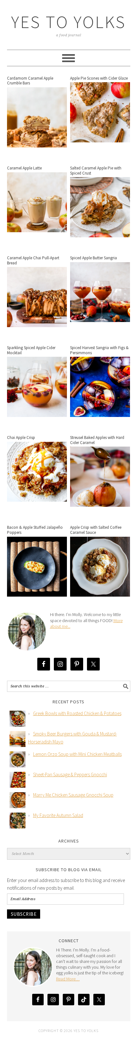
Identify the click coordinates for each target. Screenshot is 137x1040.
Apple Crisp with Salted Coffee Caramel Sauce (95, 530)
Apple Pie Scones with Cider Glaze (99, 78)
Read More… (68, 979)
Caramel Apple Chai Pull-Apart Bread (33, 260)
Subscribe (24, 914)
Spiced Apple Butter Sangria (93, 258)
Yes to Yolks (68, 22)
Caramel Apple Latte (24, 168)
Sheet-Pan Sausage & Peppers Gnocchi (70, 774)
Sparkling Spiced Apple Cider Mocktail (31, 350)
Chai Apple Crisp (21, 437)
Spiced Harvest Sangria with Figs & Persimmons (99, 350)
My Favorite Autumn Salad (58, 815)
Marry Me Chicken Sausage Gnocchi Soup (73, 795)
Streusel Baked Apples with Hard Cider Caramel (97, 440)
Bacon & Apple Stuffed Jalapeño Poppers (35, 530)
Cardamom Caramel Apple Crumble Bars (30, 80)
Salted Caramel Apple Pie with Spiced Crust (95, 170)
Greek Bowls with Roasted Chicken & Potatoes (77, 713)
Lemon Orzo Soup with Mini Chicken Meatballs (77, 754)
